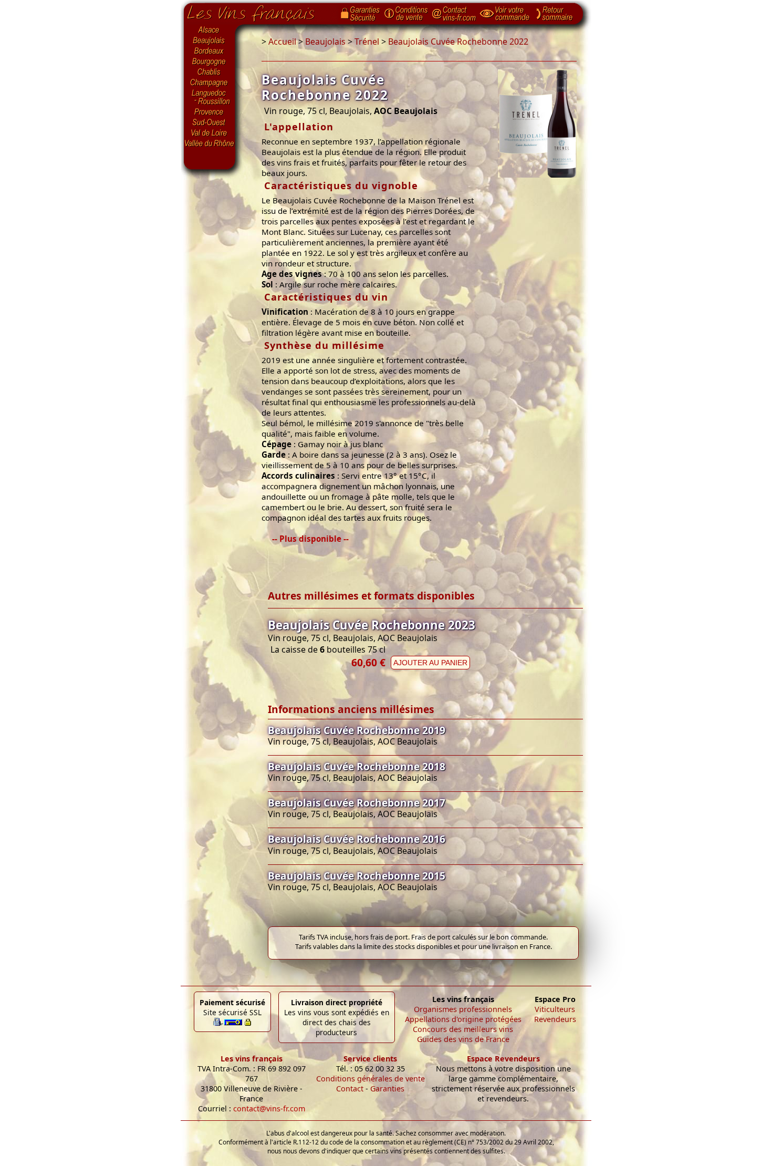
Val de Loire (209, 133)
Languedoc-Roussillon (209, 97)
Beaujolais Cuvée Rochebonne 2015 (356, 876)
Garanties (387, 1088)
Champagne (209, 83)
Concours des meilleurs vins (463, 1029)
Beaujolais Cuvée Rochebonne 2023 (371, 625)
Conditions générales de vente (370, 1079)
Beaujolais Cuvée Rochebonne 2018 (356, 766)
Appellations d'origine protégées (463, 1019)
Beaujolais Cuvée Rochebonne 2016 (356, 839)
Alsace (209, 30)
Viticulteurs (555, 1009)
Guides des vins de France (463, 1039)
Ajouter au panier (430, 662)
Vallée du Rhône (209, 143)
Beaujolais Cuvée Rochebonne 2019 (356, 730)
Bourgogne (209, 62)
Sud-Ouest (209, 122)
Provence (209, 112)
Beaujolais (209, 40)
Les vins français (252, 1059)
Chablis (209, 72)
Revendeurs (555, 1019)
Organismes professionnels (463, 1009)
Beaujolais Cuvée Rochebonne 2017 (356, 803)
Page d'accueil (259, 11)
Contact (349, 1088)
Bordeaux (209, 51)
